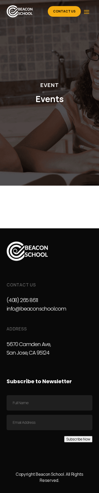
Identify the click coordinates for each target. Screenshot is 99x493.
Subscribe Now (78, 439)
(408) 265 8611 (22, 300)
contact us (64, 11)
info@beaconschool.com (36, 308)
